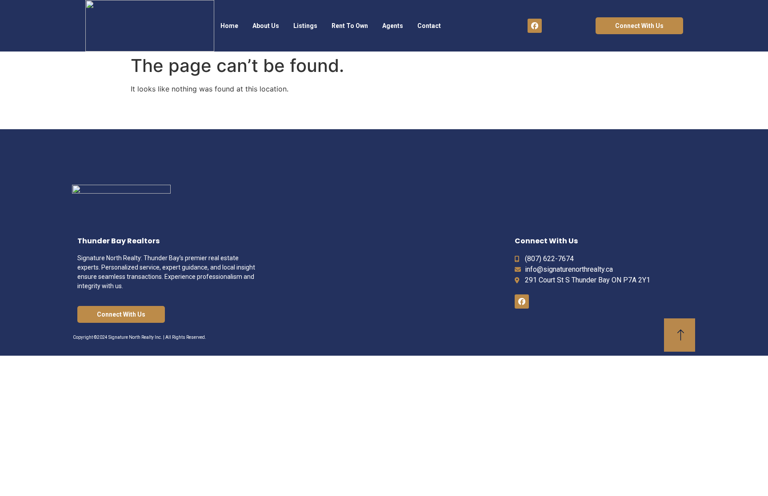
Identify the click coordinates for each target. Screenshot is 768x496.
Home (229, 25)
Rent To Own (350, 25)
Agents (392, 25)
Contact (429, 25)
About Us (265, 25)
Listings (305, 25)
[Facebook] (535, 26)
